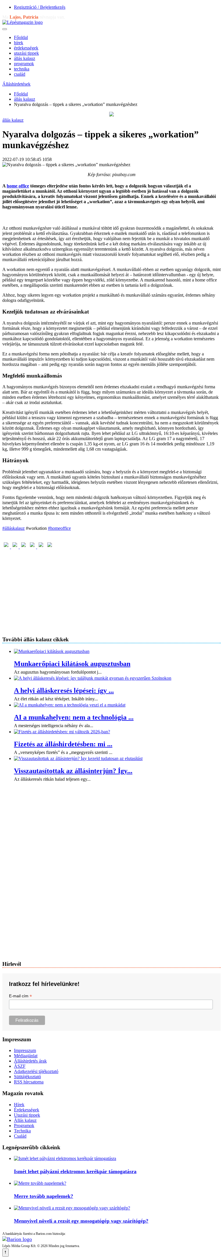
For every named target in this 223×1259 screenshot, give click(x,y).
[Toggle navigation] (4, 29)
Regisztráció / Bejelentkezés (39, 7)
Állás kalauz (25, 1120)
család (19, 74)
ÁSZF (20, 1066)
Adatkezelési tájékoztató (36, 1071)
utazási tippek (26, 53)
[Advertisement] (111, 590)
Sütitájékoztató (27, 1076)
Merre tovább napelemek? (43, 1196)
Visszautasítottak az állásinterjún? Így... (73, 771)
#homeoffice (59, 528)
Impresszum (25, 1050)
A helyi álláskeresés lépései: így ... (64, 690)
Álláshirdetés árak (30, 1060)
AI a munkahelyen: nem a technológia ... (74, 717)
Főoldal (21, 37)
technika (21, 68)
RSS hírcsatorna (29, 1081)
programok (24, 63)
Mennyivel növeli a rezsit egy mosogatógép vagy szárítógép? (81, 1221)
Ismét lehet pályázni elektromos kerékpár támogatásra (75, 1171)
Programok (24, 1125)
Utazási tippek (27, 1115)
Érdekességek (26, 1109)
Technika (22, 1130)
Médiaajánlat (25, 1055)
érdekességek (26, 47)
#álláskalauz (13, 528)
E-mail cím (20, 996)
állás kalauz (24, 58)
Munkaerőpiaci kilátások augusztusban (72, 663)
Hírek (19, 1104)
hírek (18, 42)
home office (18, 185)
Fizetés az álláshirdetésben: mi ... (63, 744)
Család (20, 1136)
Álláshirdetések (16, 84)
